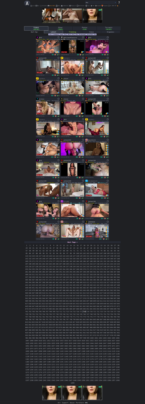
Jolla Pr (90, 100)
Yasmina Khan (97, 80)
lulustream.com (84, 203)
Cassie (43, 100)
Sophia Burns (74, 141)
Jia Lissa (63, 100)
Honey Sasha (91, 203)
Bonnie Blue (41, 39)
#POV (74, 100)
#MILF (80, 80)
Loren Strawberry (106, 59)
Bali (48, 39)
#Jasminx (79, 162)
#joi (83, 162)
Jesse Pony (66, 141)
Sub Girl (90, 80)
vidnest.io (103, 182)
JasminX (65, 162)
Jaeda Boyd (91, 162)
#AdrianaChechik (106, 121)
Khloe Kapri (47, 203)
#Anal (76, 80)
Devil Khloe (81, 59)
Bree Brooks (64, 80)
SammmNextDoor (51, 182)
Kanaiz (87, 182)
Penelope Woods (92, 39)
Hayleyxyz (41, 141)
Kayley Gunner (42, 80)
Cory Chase (71, 80)
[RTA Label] (86, 402)
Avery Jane (96, 223)
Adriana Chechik (92, 121)
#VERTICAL (69, 100)
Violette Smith (65, 223)
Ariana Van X (48, 59)
